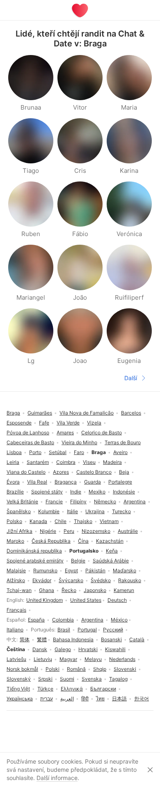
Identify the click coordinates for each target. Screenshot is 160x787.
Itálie (72, 511)
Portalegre (120, 482)
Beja (124, 472)
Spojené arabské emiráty (35, 561)
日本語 (119, 698)
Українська (20, 698)
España (36, 620)
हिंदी (85, 698)
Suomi (67, 679)
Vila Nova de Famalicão (86, 413)
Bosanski (111, 639)
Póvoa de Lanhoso (28, 432)
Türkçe (45, 689)
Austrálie (128, 531)
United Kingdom (44, 600)
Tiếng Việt (18, 689)
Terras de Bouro (123, 442)
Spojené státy (47, 492)
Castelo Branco (94, 472)
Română (76, 669)
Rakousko (129, 580)
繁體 (42, 639)
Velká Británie (22, 501)
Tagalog (118, 679)
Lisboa (14, 452)
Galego (63, 649)
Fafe (44, 423)
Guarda (92, 482)
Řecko (69, 590)
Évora (13, 482)
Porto (35, 452)
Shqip (99, 669)
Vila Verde (68, 423)
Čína (83, 541)
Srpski (45, 679)
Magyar (68, 659)
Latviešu (16, 659)
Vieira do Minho (79, 442)
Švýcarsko (71, 580)
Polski (52, 669)
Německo (105, 501)
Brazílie (15, 492)
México (119, 620)
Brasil (63, 629)
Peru (69, 531)
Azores (61, 472)
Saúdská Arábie (111, 561)
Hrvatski (88, 649)
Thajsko (83, 521)
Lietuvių (43, 659)
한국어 (141, 698)
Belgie (78, 561)
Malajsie (16, 570)
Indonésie (124, 492)
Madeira (112, 462)
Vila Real (37, 482)
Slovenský (19, 679)
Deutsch (117, 600)
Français (16, 610)
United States (85, 600)
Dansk (39, 649)
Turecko (121, 511)
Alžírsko (16, 580)
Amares (65, 432)
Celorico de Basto (101, 432)
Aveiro (120, 452)
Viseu (89, 462)
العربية (67, 698)
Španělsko (19, 511)
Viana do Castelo (26, 472)
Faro (79, 452)
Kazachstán (109, 541)
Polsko (14, 521)
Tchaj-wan (19, 590)
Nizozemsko (96, 531)
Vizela (94, 423)
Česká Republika (51, 541)
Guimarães (39, 413)
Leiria (13, 462)
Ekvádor (41, 580)
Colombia (63, 620)
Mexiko (97, 492)
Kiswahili (115, 649)
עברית (46, 698)
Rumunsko (45, 570)
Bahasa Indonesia (73, 639)
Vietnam (109, 521)
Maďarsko (124, 570)
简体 (25, 639)
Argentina (92, 620)
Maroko (15, 541)
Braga (13, 413)
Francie (54, 501)
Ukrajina (95, 511)
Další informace (57, 777)
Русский (113, 629)
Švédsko (101, 580)
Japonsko (95, 590)
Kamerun (124, 590)
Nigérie (48, 531)
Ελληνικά (72, 689)
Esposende (19, 423)
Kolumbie (48, 511)
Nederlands (122, 659)
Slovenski (125, 669)
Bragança (66, 482)
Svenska (92, 679)
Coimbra (65, 462)
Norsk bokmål (22, 669)
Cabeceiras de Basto (30, 442)
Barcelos (131, 413)
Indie (75, 492)
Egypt (71, 570)
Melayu (93, 659)
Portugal (87, 629)
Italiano (15, 629)
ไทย (100, 698)
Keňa (112, 551)
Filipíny (78, 501)
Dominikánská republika (34, 551)
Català (136, 639)
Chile (60, 521)
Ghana (46, 590)
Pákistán (95, 570)
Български (103, 689)
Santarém (38, 462)
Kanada (38, 521)
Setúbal (57, 452)
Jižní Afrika (19, 531)
